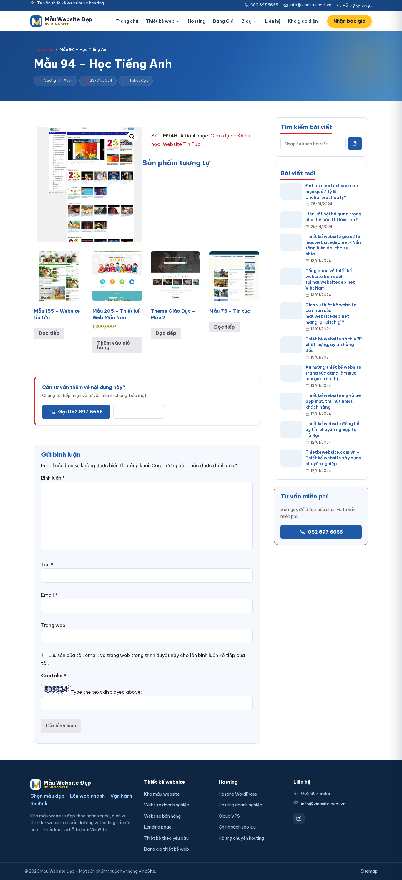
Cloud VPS (229, 816)
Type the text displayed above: (106, 692)
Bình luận (53, 478)
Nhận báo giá (349, 21)
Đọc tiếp (49, 333)
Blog (246, 21)
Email (49, 595)
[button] (132, 137)
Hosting (196, 21)
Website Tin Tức (181, 144)
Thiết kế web (160, 21)
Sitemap (369, 871)
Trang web (53, 625)
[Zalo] (299, 818)
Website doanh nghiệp (166, 805)
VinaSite (147, 871)
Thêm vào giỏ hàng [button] (113, 345)
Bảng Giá (223, 21)
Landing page (158, 827)
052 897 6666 (325, 532)
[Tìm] (355, 143)
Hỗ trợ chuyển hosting (241, 838)
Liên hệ (272, 21)
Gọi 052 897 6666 (80, 412)
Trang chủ (127, 21)
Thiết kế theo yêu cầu (166, 838)
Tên (47, 565)
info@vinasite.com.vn (323, 803)
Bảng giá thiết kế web (166, 849)
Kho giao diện (303, 21)
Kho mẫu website (162, 794)
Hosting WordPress (238, 794)
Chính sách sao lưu (237, 827)
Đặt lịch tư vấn (139, 412)
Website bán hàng (162, 816)
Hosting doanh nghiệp (240, 805)
